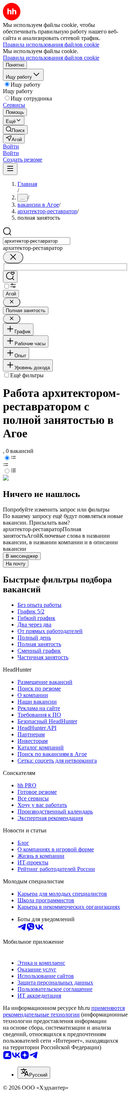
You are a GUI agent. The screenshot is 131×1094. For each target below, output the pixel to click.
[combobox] (36, 241)
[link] (15, 129)
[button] (11, 146)
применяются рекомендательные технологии (64, 1011)
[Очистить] (13, 257)
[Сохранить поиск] (10, 277)
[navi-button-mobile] (10, 169)
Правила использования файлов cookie (51, 58)
